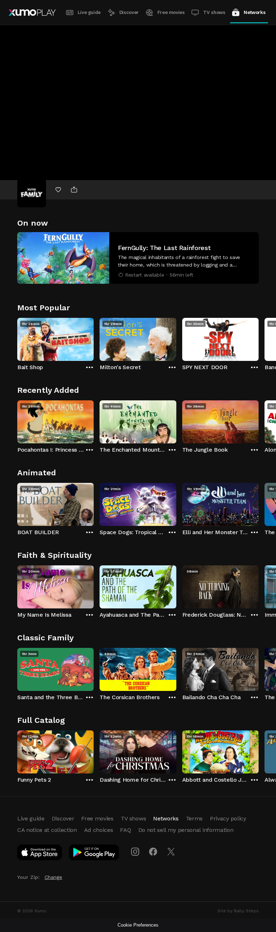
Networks (254, 12)
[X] (171, 851)
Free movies (171, 12)
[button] (138, 258)
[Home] (32, 12)
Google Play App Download (94, 853)
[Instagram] (135, 851)
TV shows (214, 12)
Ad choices (98, 830)
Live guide (89, 12)
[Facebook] (153, 851)
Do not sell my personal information (186, 830)
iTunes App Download (40, 853)
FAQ (125, 830)
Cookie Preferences (138, 925)
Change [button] (53, 877)
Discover (129, 12)
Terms (194, 818)
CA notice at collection (47, 830)
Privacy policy (228, 818)
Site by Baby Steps (238, 910)
